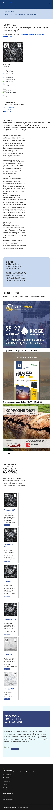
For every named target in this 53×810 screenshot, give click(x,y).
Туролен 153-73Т (9, 545)
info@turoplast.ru (9, 112)
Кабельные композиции (8, 799)
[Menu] (49, 4)
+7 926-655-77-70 (8, 109)
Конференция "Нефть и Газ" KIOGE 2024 (20, 350)
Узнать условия (15, 749)
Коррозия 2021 (9, 453)
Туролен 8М (9, 689)
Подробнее (7, 525)
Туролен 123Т (9, 581)
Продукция (5, 787)
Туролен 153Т (9, 510)
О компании (5, 784)
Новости (5, 789)
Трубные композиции (8, 796)
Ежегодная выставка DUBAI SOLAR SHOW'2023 (22, 402)
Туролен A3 (8, 654)
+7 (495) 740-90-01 (9, 107)
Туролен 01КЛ (10, 619)
